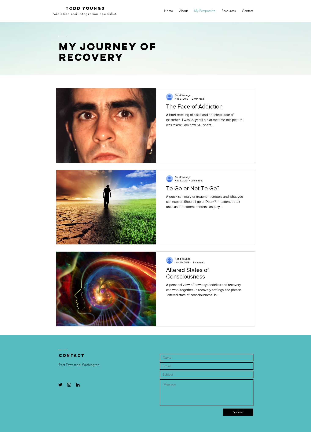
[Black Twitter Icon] (60, 384)
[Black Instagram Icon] (69, 384)
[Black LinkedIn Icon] (77, 384)
